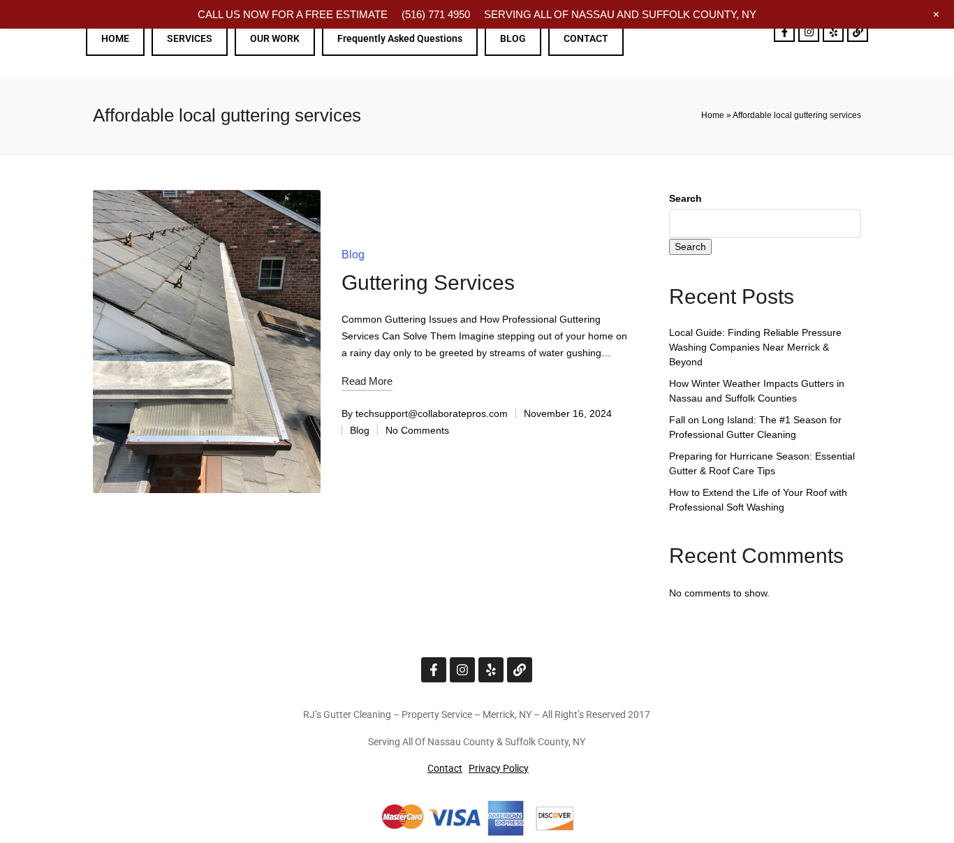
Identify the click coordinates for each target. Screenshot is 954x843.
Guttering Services (428, 282)
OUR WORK (275, 38)
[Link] (857, 31)
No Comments (417, 430)
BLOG (513, 38)
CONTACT (586, 38)
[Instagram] (808, 31)
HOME (115, 38)
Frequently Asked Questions (399, 38)
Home (712, 115)
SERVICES (189, 38)
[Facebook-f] (784, 31)
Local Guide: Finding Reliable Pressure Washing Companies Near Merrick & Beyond (755, 347)
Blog (353, 255)
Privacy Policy (499, 768)
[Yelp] (833, 31)
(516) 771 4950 (436, 14)
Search (685, 198)
